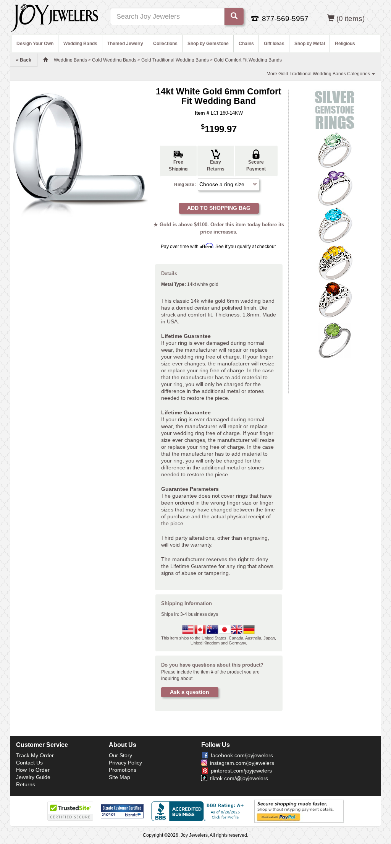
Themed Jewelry (125, 43)
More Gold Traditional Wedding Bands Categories (319, 73)
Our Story (120, 755)
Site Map (119, 777)
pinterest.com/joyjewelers (241, 771)
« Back (23, 60)
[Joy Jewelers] (54, 16)
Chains (246, 43)
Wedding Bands (80, 43)
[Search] (234, 16)
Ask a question (189, 692)
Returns (25, 784)
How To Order (33, 770)
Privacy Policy (125, 763)
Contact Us (29, 763)
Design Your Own (34, 43)
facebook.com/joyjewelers (242, 755)
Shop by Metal (309, 43)
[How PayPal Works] (299, 811)
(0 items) (350, 19)
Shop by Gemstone (208, 43)
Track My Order (35, 755)
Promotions (122, 770)
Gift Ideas (274, 43)
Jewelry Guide (33, 777)
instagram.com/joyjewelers (242, 763)
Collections (165, 43)
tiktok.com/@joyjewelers (239, 778)
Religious (345, 43)
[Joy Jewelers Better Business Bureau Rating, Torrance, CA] (199, 811)
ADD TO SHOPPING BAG (218, 208)
